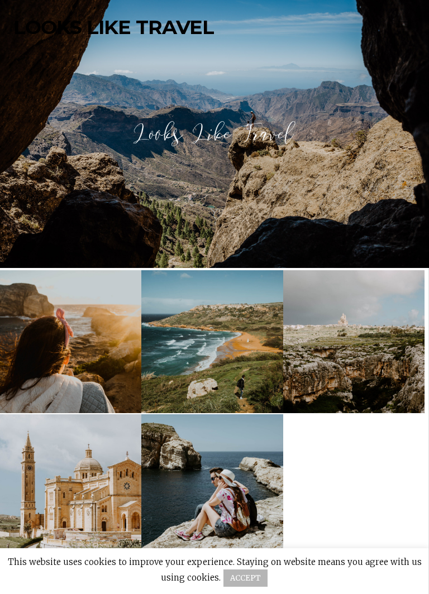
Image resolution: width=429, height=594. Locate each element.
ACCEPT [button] (245, 578)
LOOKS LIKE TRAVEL (113, 27)
